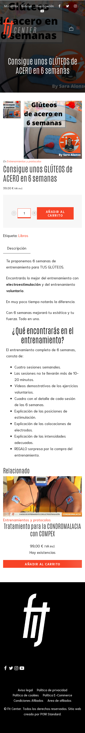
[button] (14, 213)
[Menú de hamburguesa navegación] (78, 27)
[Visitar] (60, 5)
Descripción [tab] (16, 247)
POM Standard (50, 714)
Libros (23, 235)
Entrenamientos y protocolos (24, 161)
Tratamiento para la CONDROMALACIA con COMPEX (42, 530)
